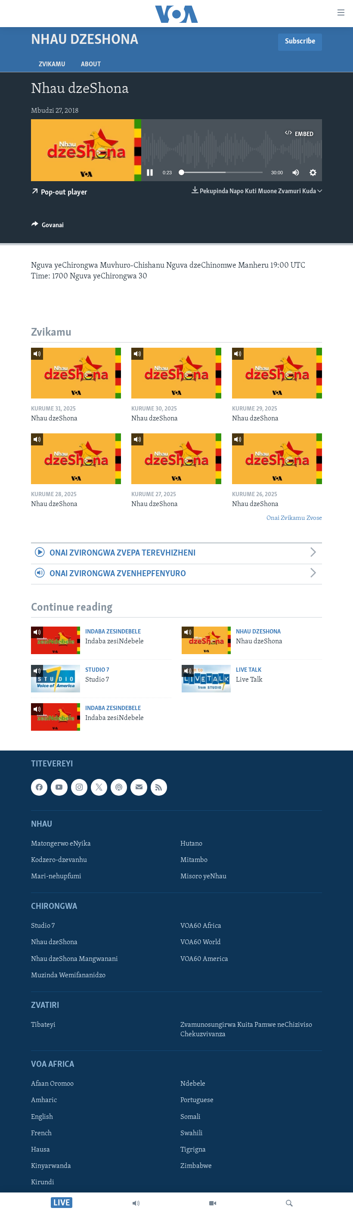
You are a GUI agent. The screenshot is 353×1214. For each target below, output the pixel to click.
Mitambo (193, 860)
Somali (190, 1117)
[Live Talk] (206, 678)
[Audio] (136, 1203)
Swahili (191, 1133)
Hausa (40, 1149)
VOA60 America (204, 959)
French (41, 1133)
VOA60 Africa (200, 926)
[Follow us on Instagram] (79, 787)
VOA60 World (200, 942)
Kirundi (42, 1182)
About (91, 64)
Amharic (44, 1100)
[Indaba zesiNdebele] (55, 640)
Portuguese (197, 1100)
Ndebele (192, 1084)
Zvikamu (52, 64)
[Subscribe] (138, 787)
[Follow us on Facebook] (39, 787)
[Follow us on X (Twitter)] (99, 787)
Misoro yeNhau (203, 876)
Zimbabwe (196, 1166)
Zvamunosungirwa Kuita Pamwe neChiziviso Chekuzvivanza (246, 1030)
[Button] (47, 227)
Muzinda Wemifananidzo (68, 975)
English (42, 1117)
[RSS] (159, 787)
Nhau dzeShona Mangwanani (74, 959)
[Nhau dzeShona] (76, 373)
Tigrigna (193, 1149)
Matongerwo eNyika (61, 843)
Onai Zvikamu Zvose (294, 518)
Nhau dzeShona (258, 632)
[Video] (213, 1203)
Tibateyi (43, 1025)
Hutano (191, 843)
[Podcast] (119, 787)
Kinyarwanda (51, 1166)
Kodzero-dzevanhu (59, 860)
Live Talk (248, 670)
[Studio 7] (55, 678)
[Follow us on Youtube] (59, 787)
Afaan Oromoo (52, 1084)
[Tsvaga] (289, 1203)
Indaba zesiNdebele (113, 632)
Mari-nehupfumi (56, 876)
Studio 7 (97, 670)
